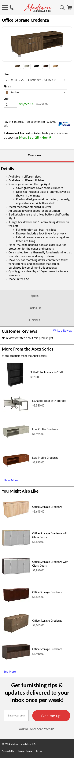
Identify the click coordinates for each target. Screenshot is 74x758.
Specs (35, 296)
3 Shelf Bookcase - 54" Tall (46, 372)
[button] (51, 715)
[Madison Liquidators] (37, 11)
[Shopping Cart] (69, 9)
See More (10, 671)
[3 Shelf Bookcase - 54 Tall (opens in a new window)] (15, 387)
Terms (39, 751)
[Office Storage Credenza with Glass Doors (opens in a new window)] (16, 545)
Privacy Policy (25, 751)
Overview (34, 155)
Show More (11, 480)
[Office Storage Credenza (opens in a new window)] (16, 518)
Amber (15, 92)
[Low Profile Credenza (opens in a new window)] (16, 438)
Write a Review (62, 330)
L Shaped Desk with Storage (49, 401)
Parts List (34, 308)
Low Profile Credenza (45, 429)
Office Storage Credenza (47, 507)
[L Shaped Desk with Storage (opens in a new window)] (16, 411)
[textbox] (16, 715)
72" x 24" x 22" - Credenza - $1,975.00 (31, 80)
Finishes (34, 320)
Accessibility (8, 751)
